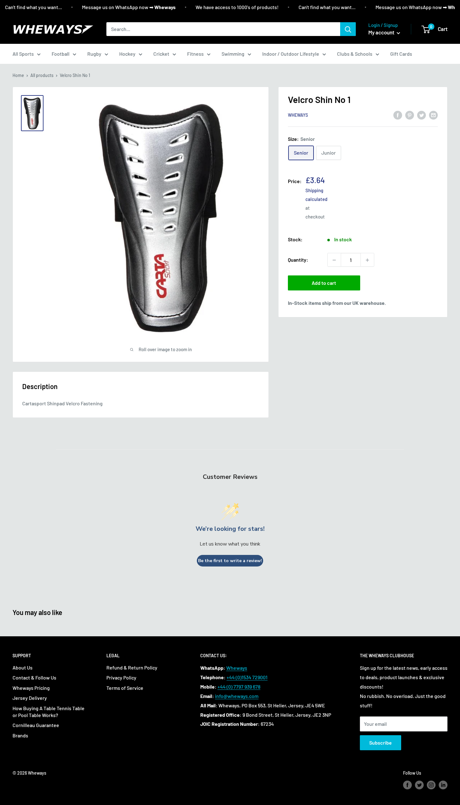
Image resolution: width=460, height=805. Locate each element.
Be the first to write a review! (230, 561)
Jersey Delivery (30, 698)
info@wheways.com (236, 696)
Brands (20, 735)
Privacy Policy (121, 677)
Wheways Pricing (31, 688)
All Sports (23, 54)
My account (381, 32)
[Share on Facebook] (397, 115)
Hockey (127, 54)
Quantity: (298, 260)
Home (18, 75)
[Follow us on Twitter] (419, 785)
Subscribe (380, 743)
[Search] (348, 29)
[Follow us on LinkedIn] (443, 785)
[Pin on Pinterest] (409, 115)
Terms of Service (124, 688)
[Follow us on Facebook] (407, 785)
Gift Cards (401, 54)
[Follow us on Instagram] (431, 785)
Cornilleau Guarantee (36, 725)
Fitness (195, 54)
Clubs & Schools (354, 54)
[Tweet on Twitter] (421, 115)
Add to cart (324, 283)
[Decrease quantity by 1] (334, 260)
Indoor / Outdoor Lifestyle (290, 54)
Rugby (94, 54)
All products (42, 75)
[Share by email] (433, 115)
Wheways (298, 115)
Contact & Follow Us (34, 677)
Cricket (161, 54)
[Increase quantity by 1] (367, 260)
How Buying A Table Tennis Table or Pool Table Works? (48, 711)
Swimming (233, 54)
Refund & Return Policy (131, 667)
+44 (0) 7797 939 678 (238, 687)
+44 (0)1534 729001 (247, 677)
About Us (23, 667)
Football (60, 54)
